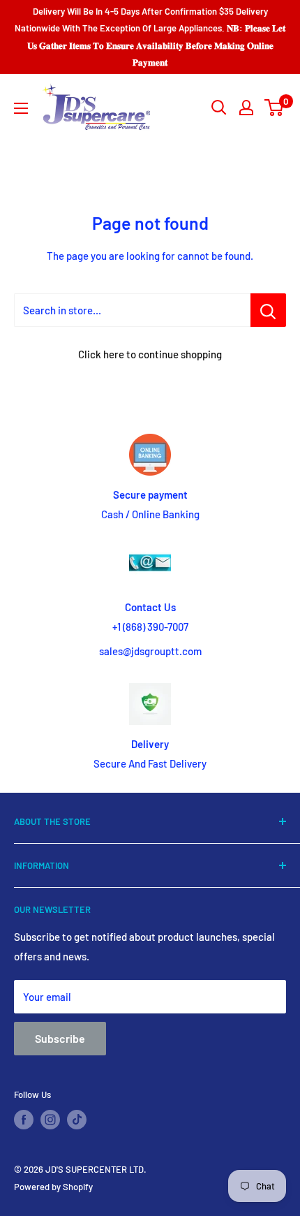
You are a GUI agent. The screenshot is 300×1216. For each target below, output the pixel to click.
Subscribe (60, 1038)
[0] (274, 107)
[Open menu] (21, 108)
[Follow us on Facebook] (23, 1119)
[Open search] (219, 107)
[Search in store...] (268, 310)
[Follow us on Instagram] (50, 1119)
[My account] (246, 107)
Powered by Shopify (53, 1186)
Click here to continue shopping (150, 354)
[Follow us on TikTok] (77, 1119)
